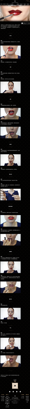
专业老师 (2, 399)
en (2, 0)
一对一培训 (7, 405)
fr (1, 0)
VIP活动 (22, 396)
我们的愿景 (3, 396)
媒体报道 (27, 399)
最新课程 (27, 396)
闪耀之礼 (7, 396)
